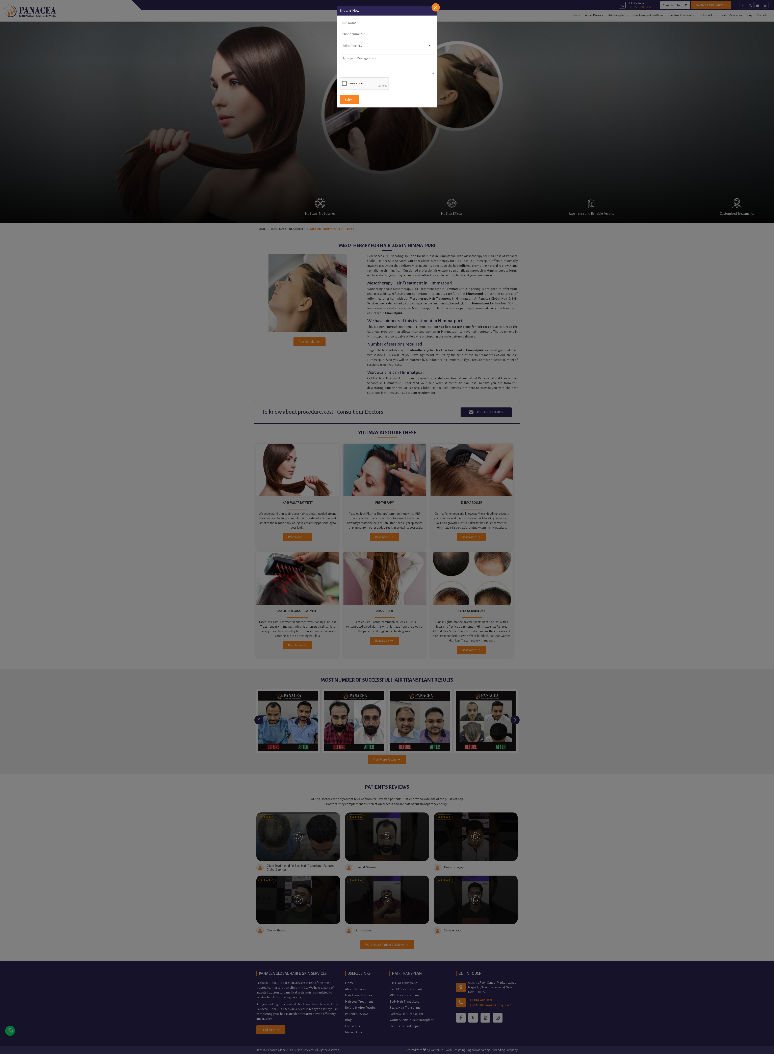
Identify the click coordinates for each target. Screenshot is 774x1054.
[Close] (436, 7)
